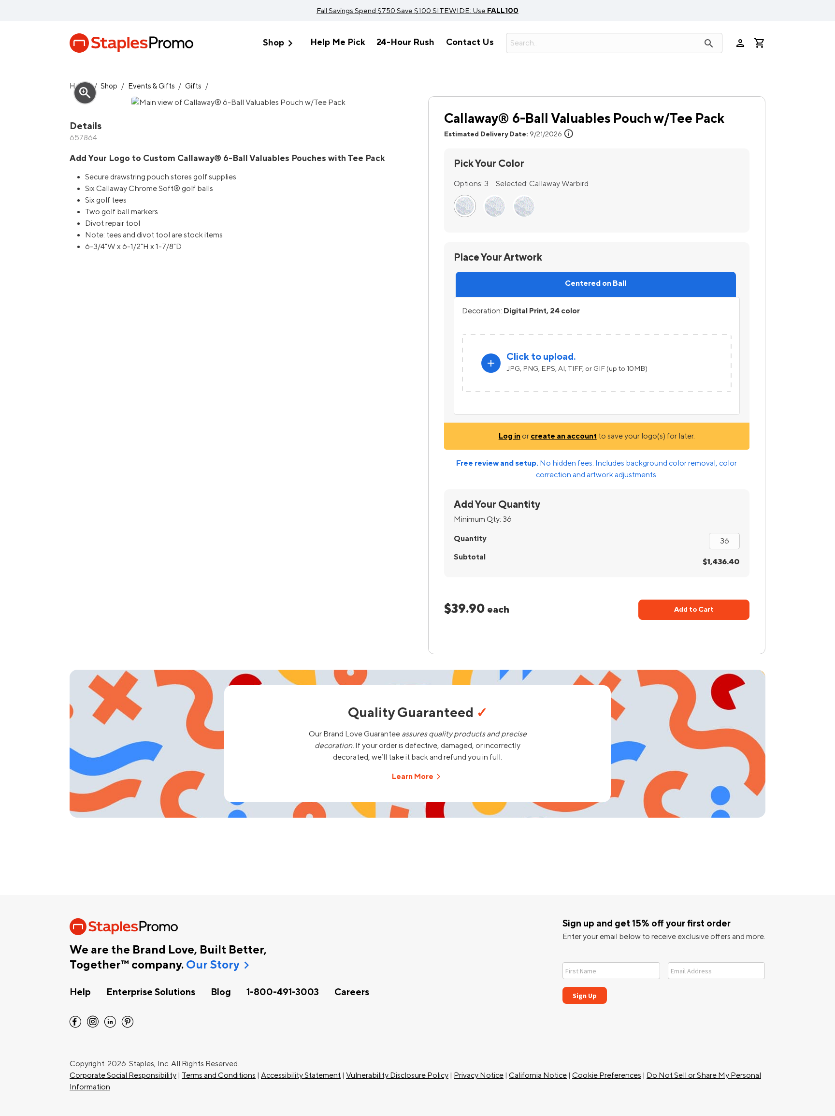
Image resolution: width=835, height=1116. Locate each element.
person (740, 43)
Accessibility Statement (301, 1075)
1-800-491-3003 (282, 992)
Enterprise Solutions (150, 992)
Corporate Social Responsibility (123, 1075)
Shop (280, 43)
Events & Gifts (151, 86)
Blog (221, 992)
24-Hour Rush (405, 42)
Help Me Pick (337, 42)
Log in (509, 436)
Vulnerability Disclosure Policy (397, 1075)
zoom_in (85, 93)
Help (80, 992)
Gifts (193, 86)
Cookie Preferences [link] (606, 1075)
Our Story (212, 965)
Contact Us (470, 42)
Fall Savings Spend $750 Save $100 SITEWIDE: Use (417, 11)
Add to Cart (694, 609)
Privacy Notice (479, 1075)
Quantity (470, 538)
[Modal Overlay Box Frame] (663, 977)
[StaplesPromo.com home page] (131, 43)
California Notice (538, 1075)
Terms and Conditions (219, 1075)
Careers (351, 992)
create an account (564, 436)
